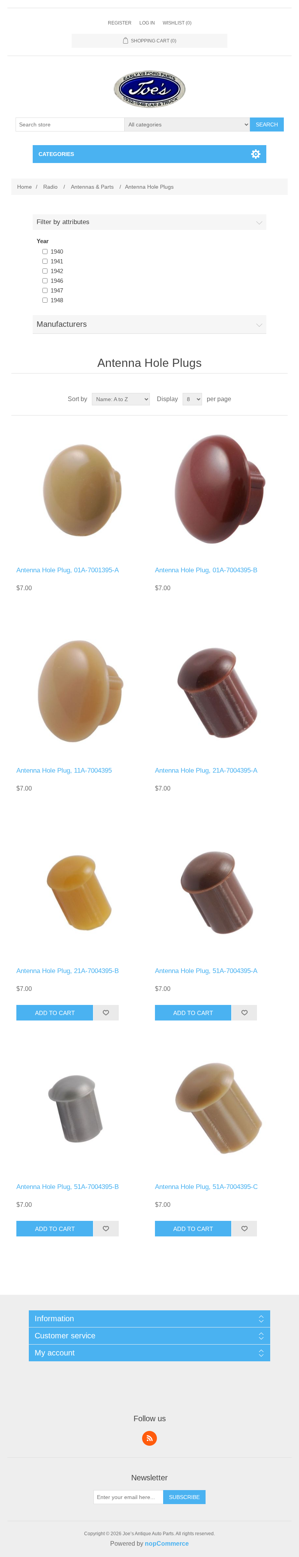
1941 (57, 261)
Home (24, 187)
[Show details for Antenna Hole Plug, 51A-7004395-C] (219, 1107)
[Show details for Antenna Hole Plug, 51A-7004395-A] (219, 891)
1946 (57, 280)
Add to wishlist (106, 1012)
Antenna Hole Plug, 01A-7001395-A (67, 570)
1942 (57, 271)
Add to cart (55, 1013)
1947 (57, 290)
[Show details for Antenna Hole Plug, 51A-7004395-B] (80, 1107)
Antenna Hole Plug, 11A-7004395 (64, 770)
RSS (149, 1438)
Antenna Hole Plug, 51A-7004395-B (67, 1187)
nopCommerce (167, 1543)
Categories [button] (56, 154)
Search (267, 124)
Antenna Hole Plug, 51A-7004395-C (206, 1187)
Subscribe (184, 1497)
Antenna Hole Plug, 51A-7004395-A (206, 971)
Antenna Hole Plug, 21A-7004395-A (206, 770)
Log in (147, 23)
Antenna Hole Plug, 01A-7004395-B (206, 570)
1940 (57, 251)
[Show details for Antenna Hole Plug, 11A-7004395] (80, 691)
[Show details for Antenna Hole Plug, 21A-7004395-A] (219, 691)
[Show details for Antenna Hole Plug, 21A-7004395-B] (80, 891)
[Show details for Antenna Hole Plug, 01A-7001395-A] (80, 491)
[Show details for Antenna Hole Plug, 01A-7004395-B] (219, 491)
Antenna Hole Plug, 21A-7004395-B (67, 971)
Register (120, 23)
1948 (57, 300)
